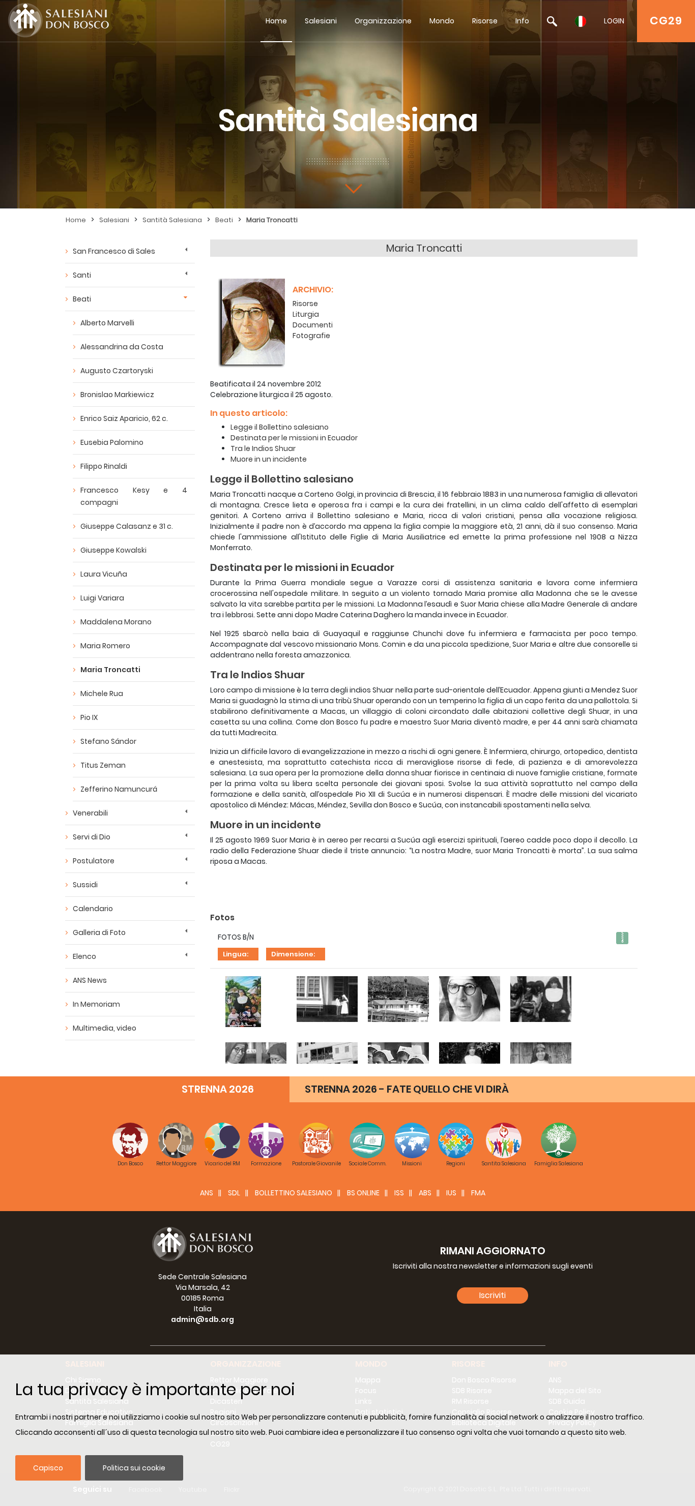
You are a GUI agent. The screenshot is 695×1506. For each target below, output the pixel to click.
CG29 (666, 20)
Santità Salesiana (172, 220)
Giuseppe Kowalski (113, 550)
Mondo (441, 21)
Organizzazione (383, 21)
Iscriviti (492, 1295)
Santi (82, 275)
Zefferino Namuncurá (118, 789)
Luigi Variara (102, 598)
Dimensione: (293, 954)
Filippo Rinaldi (103, 466)
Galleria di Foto (99, 932)
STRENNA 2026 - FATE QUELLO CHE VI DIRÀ (407, 1089)
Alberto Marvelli (107, 323)
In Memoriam (96, 1004)
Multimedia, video (104, 1028)
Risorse (485, 21)
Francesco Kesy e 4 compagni (133, 496)
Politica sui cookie (134, 1468)
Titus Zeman (103, 765)
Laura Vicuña (103, 574)
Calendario (93, 908)
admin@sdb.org (202, 1319)
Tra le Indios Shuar (263, 448)
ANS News (90, 980)
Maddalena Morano (116, 622)
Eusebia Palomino (111, 442)
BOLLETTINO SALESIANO (293, 1193)
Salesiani (321, 21)
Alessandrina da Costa (121, 347)
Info (522, 21)
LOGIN (614, 21)
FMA (478, 1193)
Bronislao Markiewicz (117, 394)
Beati (224, 220)
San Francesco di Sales (114, 251)
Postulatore (93, 861)
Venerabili (90, 813)
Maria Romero (105, 646)
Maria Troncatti (272, 220)
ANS (206, 1193)
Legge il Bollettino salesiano (279, 427)
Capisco (48, 1468)
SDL (234, 1193)
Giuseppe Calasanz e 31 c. (126, 526)
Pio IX (89, 717)
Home (276, 21)
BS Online (363, 1193)
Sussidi (85, 885)
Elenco (84, 956)
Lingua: (235, 954)
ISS (399, 1193)
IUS (451, 1193)
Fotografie (311, 335)
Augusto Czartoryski (116, 371)
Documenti (313, 325)
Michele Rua (101, 693)
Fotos (222, 917)
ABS (425, 1193)
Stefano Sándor (108, 741)
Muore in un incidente (268, 459)
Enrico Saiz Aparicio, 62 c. (124, 418)
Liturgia (306, 314)
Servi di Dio (91, 837)
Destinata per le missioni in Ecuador (294, 438)
